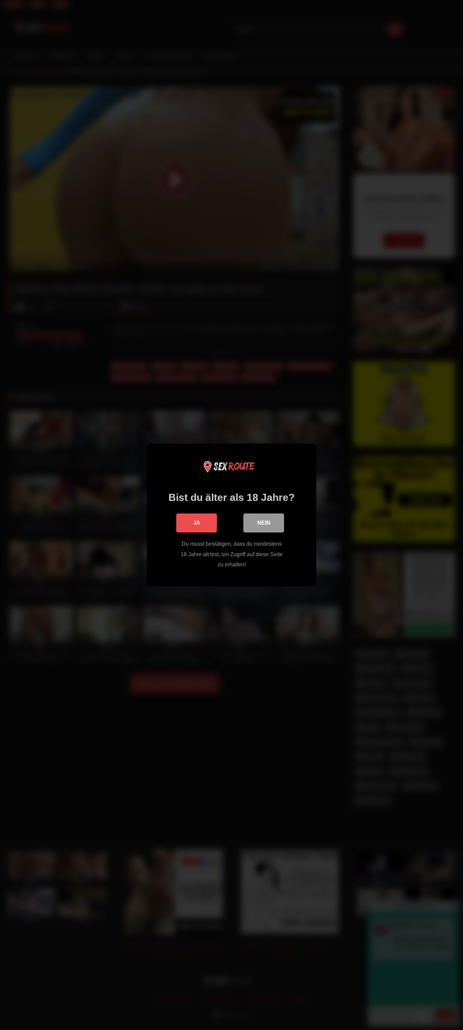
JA (196, 523)
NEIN (263, 523)
